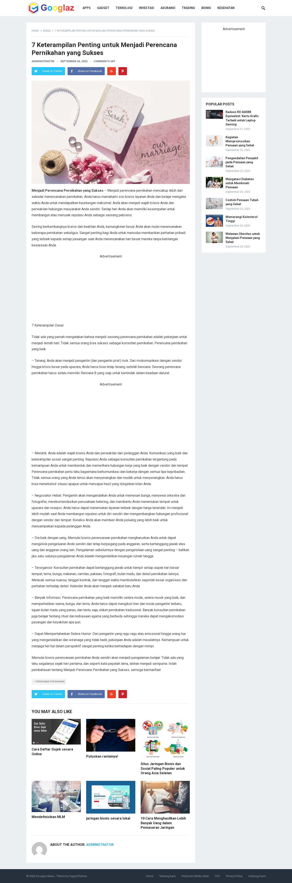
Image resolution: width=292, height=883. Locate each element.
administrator (43, 61)
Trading (188, 8)
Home (35, 30)
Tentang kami (167, 876)
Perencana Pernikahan (50, 681)
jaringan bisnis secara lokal (108, 818)
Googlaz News (45, 876)
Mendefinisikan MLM (48, 817)
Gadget (103, 8)
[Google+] (111, 71)
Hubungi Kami (257, 876)
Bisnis (206, 8)
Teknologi (124, 8)
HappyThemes (78, 876)
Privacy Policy (234, 876)
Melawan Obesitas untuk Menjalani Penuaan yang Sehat (243, 238)
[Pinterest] (122, 71)
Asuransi (168, 8)
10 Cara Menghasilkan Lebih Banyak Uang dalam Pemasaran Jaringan (163, 823)
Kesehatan (225, 8)
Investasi (146, 8)
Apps (87, 8)
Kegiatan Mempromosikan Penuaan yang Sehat (240, 141)
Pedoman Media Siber (195, 876)
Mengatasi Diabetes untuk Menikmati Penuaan (240, 183)
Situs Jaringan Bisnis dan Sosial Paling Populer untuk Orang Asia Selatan (163, 768)
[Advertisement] (111, 291)
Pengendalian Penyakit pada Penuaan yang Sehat (242, 162)
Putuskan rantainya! (102, 756)
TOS (217, 876)
